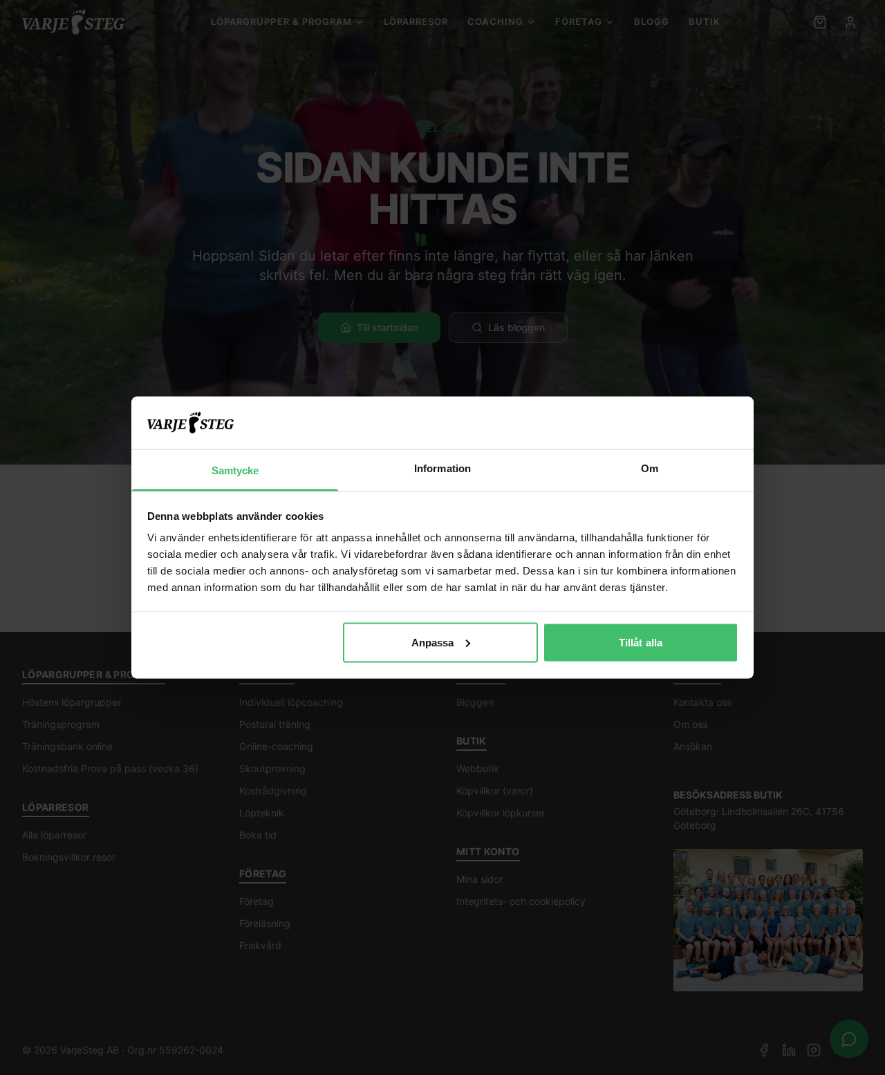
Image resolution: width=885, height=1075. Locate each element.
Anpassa (432, 642)
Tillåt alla (640, 642)
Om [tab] (649, 468)
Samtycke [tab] (235, 470)
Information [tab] (442, 468)
